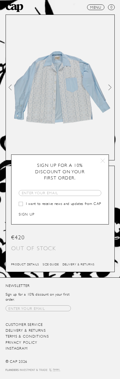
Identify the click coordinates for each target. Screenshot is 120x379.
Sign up (27, 214)
